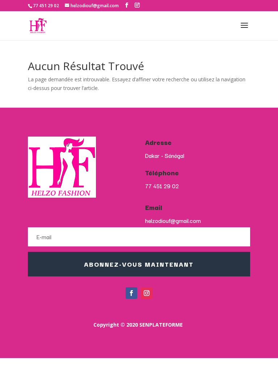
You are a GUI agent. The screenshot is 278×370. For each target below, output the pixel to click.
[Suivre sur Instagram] (146, 293)
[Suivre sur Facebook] (131, 293)
